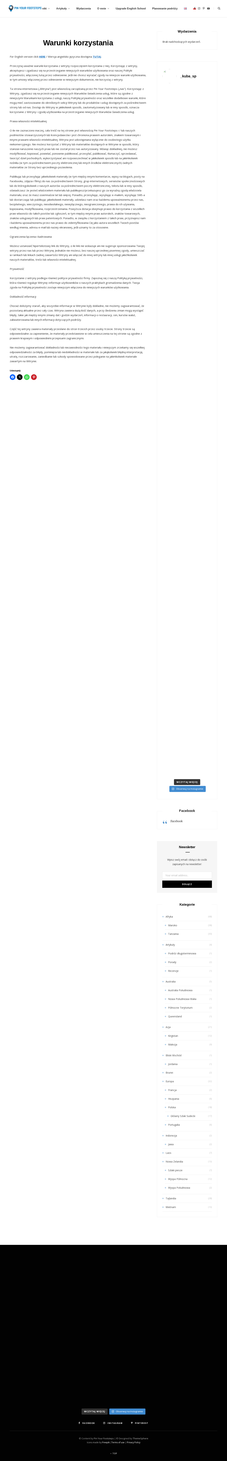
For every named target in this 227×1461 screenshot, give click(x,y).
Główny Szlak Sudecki (183, 1116)
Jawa (171, 1144)
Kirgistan (173, 1035)
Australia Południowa (180, 990)
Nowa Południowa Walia (182, 999)
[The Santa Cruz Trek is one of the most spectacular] (204, 212)
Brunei (169, 1072)
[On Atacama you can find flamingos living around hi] (204, 423)
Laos (168, 1152)
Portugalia (174, 1124)
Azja (168, 1027)
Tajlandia (171, 1198)
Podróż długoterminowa (182, 953)
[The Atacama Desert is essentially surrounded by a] (187, 437)
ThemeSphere (140, 1438)
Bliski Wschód (173, 1055)
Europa (170, 1081)
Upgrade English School (131, 8)
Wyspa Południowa (179, 1187)
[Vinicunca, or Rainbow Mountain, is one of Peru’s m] (170, 193)
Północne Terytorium (180, 1007)
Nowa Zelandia (174, 1161)
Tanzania (173, 934)
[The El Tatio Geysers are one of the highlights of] (187, 222)
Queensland (175, 1016)
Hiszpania (173, 1098)
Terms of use (117, 1442)
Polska (172, 1107)
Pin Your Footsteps (104, 1438)
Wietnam (171, 1207)
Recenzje (173, 971)
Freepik (106, 1442)
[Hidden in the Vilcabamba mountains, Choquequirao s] (170, 567)
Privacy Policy (133, 1442)
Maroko (172, 925)
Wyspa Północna (177, 1179)
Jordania (173, 1064)
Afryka (169, 916)
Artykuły (61, 8)
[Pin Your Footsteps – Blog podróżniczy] (24, 9)
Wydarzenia (83, 8)
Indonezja (171, 1135)
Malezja (172, 1044)
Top (114, 1453)
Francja (172, 1090)
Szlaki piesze (175, 1170)
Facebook (187, 811)
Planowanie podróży (165, 8)
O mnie (101, 8)
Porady (172, 962)
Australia (171, 981)
